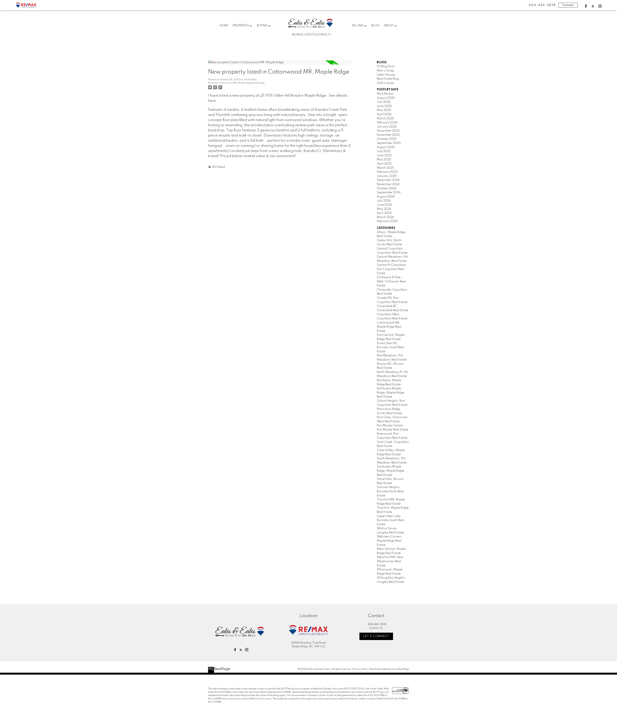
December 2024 (388, 180)
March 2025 (385, 167)
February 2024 (387, 221)
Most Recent (385, 93)
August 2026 (386, 97)
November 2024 (388, 184)
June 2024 (384, 204)
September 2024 (389, 192)
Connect (568, 5)
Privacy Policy (360, 669)
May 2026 (384, 110)
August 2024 (386, 196)
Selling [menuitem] (357, 25)
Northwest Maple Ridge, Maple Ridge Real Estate (390, 392)
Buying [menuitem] (262, 25)
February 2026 (387, 122)
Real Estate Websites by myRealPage (389, 669)
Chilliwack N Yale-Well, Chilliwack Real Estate (391, 281)
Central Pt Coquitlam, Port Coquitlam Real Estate (392, 269)
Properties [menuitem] (241, 25)
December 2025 (388, 130)
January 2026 (387, 126)
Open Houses (386, 74)
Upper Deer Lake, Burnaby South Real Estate (390, 520)
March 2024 (385, 217)
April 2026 (384, 114)
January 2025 (387, 176)
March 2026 (385, 118)
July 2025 (384, 151)
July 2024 (384, 200)
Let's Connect (376, 636)
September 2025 (389, 143)
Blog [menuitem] (375, 25)
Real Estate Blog (388, 78)
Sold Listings (385, 83)
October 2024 (386, 188)
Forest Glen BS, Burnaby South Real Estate (390, 347)
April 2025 (384, 163)
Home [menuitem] (223, 25)
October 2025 (386, 138)
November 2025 (388, 134)
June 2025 (384, 155)
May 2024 (384, 209)
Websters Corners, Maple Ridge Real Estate (389, 540)
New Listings (385, 70)
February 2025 (387, 171)
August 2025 (386, 147)
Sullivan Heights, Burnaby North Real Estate (390, 491)
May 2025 (384, 159)
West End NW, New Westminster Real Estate (390, 561)
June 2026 (384, 106)
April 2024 (384, 213)
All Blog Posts (386, 66)
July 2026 (384, 102)
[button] (585, 6)
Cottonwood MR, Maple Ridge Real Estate (242, 83)
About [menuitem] (389, 25)
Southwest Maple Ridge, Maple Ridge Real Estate (390, 470)
